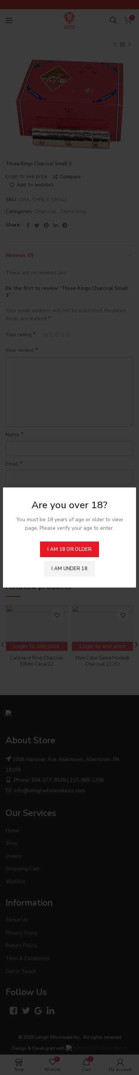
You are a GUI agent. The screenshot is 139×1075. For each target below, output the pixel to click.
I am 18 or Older (69, 549)
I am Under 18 (69, 568)
